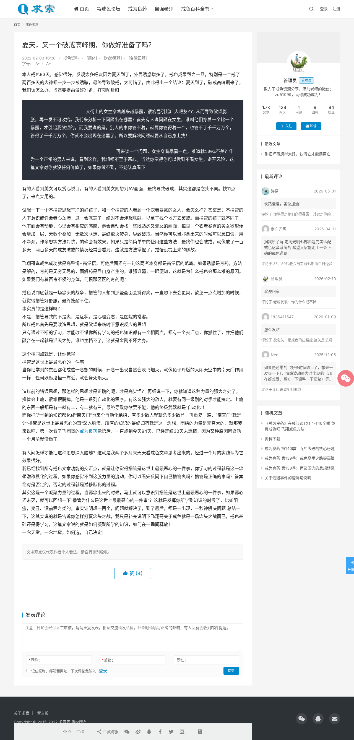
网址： (182, 660)
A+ (48, 63)
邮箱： (108, 660)
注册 (336, 8)
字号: (28, 63)
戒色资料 (71, 58)
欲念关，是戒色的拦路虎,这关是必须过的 (306, 340)
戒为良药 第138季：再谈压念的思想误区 (300, 468)
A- (37, 63)
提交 (231, 671)
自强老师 (164, 9)
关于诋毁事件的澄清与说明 (288, 477)
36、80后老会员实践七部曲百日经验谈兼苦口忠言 (313, 263)
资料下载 (272, 438)
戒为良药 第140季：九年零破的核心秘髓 (300, 448)
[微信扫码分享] (127, 731)
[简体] (92, 58)
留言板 (43, 713)
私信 (313, 126)
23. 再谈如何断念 (287, 389)
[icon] (301, 718)
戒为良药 (137, 9)
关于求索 (21, 713)
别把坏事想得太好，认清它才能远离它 (297, 154)
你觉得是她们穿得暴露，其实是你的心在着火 (309, 214)
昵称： (35, 660)
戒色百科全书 (195, 9)
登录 (324, 8)
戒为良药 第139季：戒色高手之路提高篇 (300, 458)
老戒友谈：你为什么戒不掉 (294, 301)
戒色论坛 (110, 9)
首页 (83, 9)
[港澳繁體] (113, 58)
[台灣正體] (138, 58)
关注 (288, 126)
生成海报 (110, 731)
